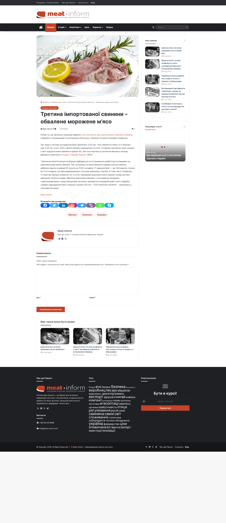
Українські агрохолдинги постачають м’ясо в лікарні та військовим (119, 349)
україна (102, 214)
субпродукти (97, 420)
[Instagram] (72, 205)
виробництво (100, 390)
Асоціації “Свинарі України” (73, 154)
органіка (93, 407)
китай (120, 397)
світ (117, 414)
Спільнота (82, 3)
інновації (108, 430)
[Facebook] (45, 205)
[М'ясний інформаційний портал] (62, 14)
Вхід (93, 3)
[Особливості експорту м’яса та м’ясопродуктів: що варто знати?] (152, 107)
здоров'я (110, 397)
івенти (115, 427)
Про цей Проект (68, 3)
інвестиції (95, 430)
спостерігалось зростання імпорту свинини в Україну (106, 135)
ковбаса (130, 397)
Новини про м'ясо (58, 102)
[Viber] (90, 205)
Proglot (92, 387)
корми (116, 400)
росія (114, 410)
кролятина (126, 400)
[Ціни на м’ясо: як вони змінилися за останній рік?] (55, 336)
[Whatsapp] (100, 205)
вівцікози (124, 390)
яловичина (97, 427)
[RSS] (38, 408)
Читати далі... (64, 403)
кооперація (107, 400)
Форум (109, 27)
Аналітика (74, 27)
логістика (94, 403)
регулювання (99, 410)
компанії (95, 400)
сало (122, 410)
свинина (87, 214)
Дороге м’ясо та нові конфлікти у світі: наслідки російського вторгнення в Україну (87, 349)
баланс (106, 387)
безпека (118, 386)
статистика (115, 417)
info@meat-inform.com (48, 428)
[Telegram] (81, 205)
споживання (98, 417)
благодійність (130, 387)
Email (93, 298)
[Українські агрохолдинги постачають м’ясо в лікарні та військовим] (120, 336)
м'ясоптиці (109, 403)
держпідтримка (113, 393)
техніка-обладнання (117, 420)
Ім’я (38, 298)
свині (109, 414)
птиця (122, 407)
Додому (45, 102)
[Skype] (109, 205)
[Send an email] (55, 129)
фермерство (111, 424)
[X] (65, 238)
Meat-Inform (47, 129)
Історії (61, 27)
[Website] (59, 238)
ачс (98, 387)
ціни (123, 424)
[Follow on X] (54, 129)
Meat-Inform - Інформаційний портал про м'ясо (93, 447)
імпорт (73, 214)
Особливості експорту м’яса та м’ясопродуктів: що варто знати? (173, 106)
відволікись (95, 393)
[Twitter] (54, 205)
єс (109, 427)
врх (114, 390)
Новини (50, 27)
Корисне (97, 27)
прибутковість (107, 407)
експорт (96, 396)
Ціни (87, 27)
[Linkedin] (63, 205)
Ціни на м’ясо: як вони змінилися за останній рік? (171, 50)
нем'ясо (124, 403)
